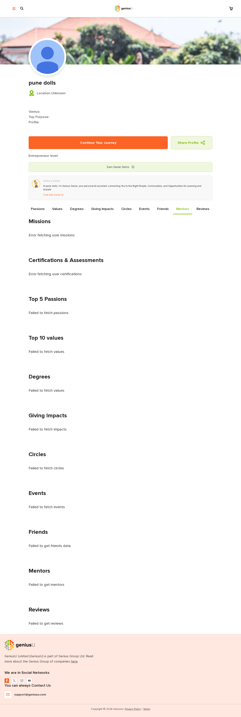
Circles (126, 209)
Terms (146, 709)
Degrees (77, 209)
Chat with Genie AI (53, 194)
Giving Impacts (102, 209)
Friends (163, 209)
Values (57, 209)
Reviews (203, 209)
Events (144, 209)
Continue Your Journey (98, 143)
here (74, 661)
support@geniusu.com (30, 694)
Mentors (182, 209)
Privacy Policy (133, 709)
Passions (38, 209)
